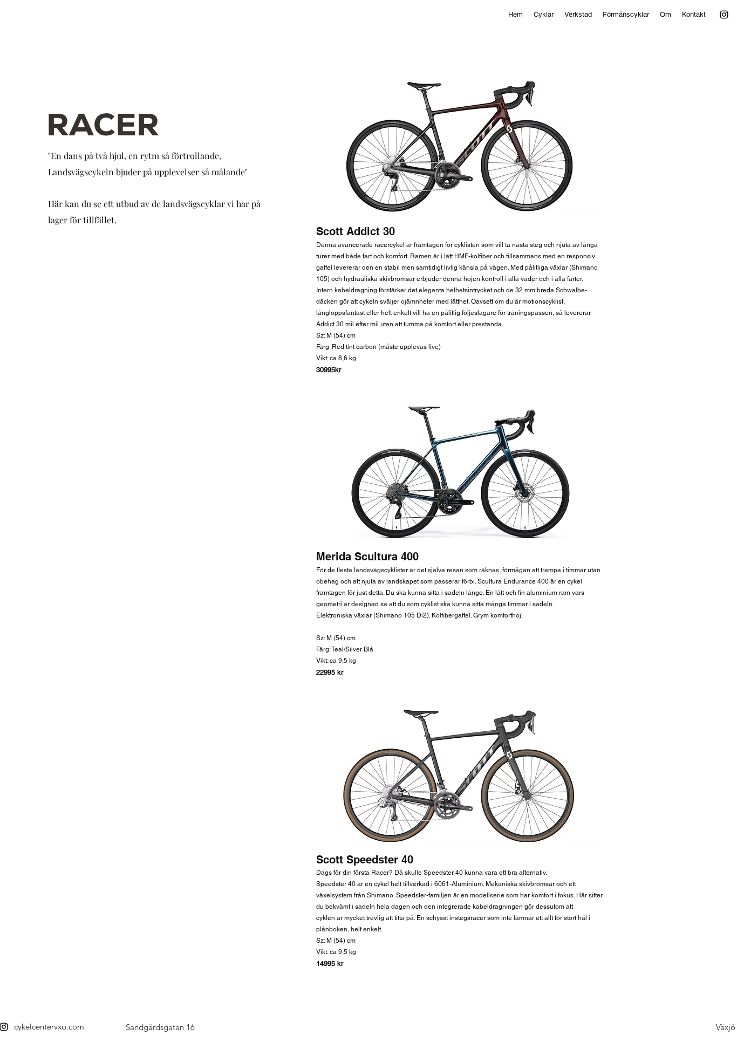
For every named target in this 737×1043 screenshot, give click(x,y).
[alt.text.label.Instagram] (724, 14)
